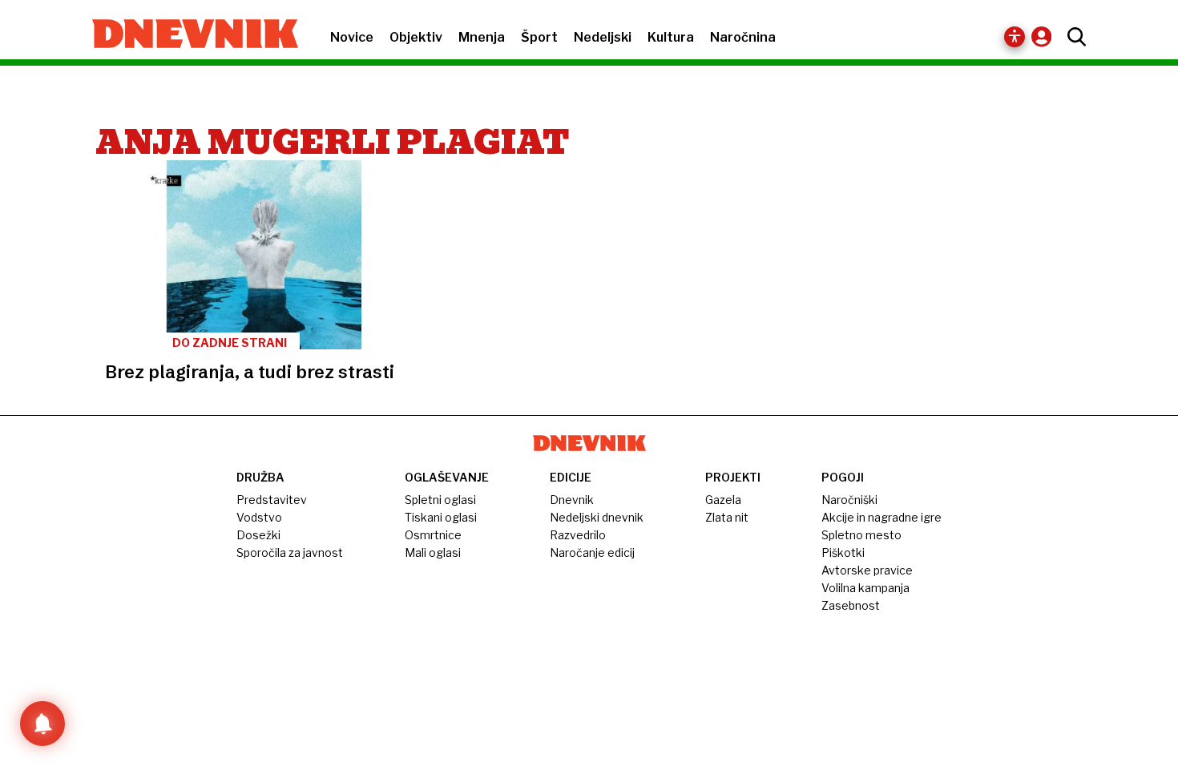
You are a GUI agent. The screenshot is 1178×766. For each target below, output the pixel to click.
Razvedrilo (578, 535)
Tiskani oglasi (441, 517)
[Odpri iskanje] (1072, 36)
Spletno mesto (861, 535)
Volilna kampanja (865, 588)
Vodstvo (259, 517)
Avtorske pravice (867, 570)
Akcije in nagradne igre (881, 517)
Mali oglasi (433, 552)
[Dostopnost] (1014, 36)
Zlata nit (726, 517)
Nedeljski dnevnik (596, 517)
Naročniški (849, 499)
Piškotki (843, 552)
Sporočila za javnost (289, 552)
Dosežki (258, 535)
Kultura (670, 37)
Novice (351, 37)
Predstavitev (271, 499)
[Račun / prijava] (1045, 36)
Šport (539, 37)
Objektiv (415, 37)
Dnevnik (572, 499)
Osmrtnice (433, 535)
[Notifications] (42, 723)
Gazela (723, 499)
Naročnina (743, 37)
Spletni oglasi (440, 499)
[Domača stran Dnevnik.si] (187, 35)
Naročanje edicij (592, 552)
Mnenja (481, 37)
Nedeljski (602, 37)
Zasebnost (850, 605)
